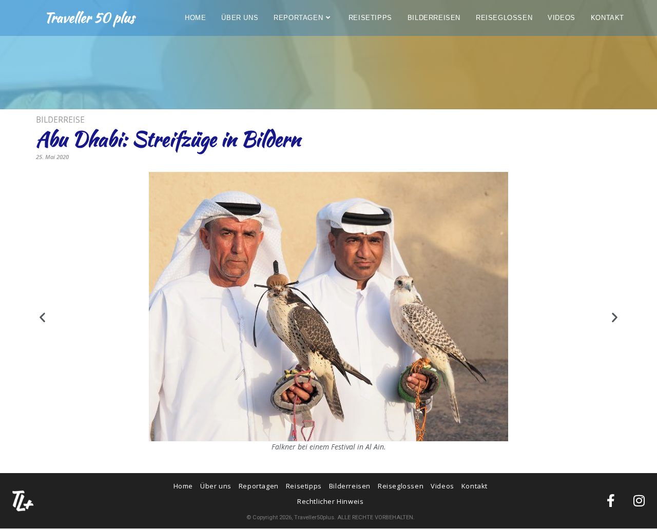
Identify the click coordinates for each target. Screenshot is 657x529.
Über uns (215, 486)
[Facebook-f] (611, 501)
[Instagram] (639, 501)
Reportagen (259, 486)
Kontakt (474, 486)
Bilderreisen (350, 486)
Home (183, 486)
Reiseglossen (400, 486)
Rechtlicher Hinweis (330, 501)
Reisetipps (304, 486)
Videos (442, 486)
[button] (42, 317)
